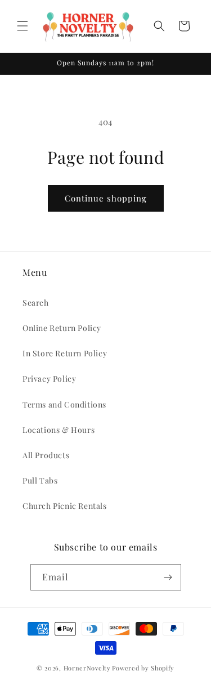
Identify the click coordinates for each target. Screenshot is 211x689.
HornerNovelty (87, 668)
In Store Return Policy (65, 353)
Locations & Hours (59, 429)
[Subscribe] (168, 577)
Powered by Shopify (143, 668)
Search (36, 302)
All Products (46, 455)
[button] (22, 26)
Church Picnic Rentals (65, 505)
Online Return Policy (62, 328)
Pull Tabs (40, 480)
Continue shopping (106, 198)
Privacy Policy (49, 378)
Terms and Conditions (64, 404)
